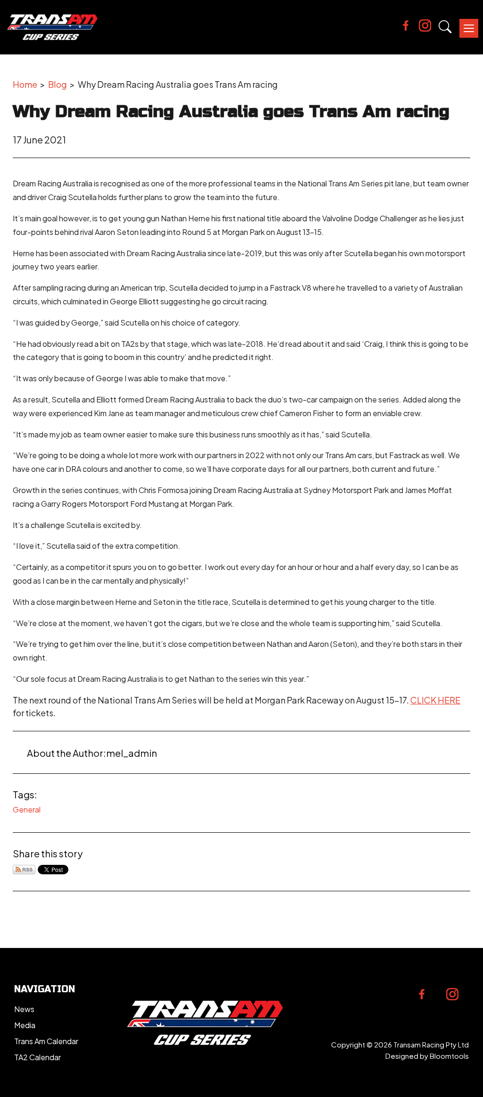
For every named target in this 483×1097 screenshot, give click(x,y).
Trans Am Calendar (46, 1041)
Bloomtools (449, 1055)
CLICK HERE (435, 700)
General (27, 809)
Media (24, 1025)
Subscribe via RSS (24, 869)
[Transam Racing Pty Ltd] (52, 27)
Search (445, 27)
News (24, 1009)
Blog (57, 84)
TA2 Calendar (37, 1057)
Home (25, 84)
